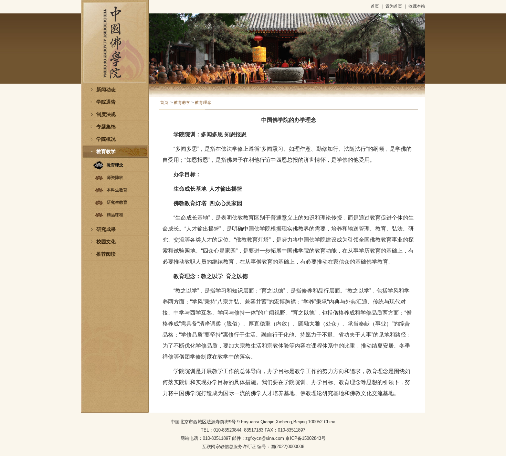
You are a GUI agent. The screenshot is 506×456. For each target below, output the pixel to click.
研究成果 (106, 229)
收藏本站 (417, 6)
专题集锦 (106, 126)
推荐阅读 (106, 254)
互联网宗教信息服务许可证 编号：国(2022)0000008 (253, 446)
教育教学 (106, 151)
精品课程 (115, 214)
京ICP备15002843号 (305, 438)
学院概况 (106, 139)
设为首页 (394, 6)
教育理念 (115, 165)
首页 (375, 6)
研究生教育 (117, 202)
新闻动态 (106, 89)
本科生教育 (117, 190)
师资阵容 (115, 177)
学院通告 (106, 102)
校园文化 (106, 241)
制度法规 (106, 114)
